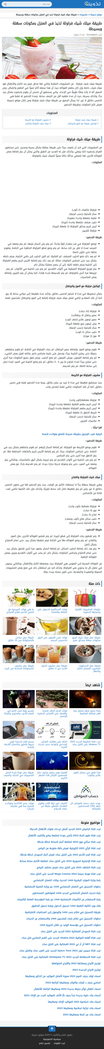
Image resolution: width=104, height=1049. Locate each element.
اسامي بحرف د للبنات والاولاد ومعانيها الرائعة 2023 (73, 982)
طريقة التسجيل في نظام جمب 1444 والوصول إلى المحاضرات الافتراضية (63, 912)
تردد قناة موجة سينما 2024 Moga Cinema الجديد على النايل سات (65, 874)
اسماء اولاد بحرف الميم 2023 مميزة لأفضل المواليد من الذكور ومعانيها (63, 976)
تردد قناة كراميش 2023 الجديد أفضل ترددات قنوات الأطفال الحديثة (65, 829)
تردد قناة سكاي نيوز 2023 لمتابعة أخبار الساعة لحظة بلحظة (69, 842)
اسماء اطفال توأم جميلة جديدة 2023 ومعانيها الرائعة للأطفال (67, 989)
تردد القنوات (59, 1043)
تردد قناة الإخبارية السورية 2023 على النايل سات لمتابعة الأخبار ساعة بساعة (60, 861)
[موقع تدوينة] (92, 4)
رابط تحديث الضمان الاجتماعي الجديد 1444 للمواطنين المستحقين (66, 893)
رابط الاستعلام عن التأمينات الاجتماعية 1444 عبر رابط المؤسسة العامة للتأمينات (59, 899)
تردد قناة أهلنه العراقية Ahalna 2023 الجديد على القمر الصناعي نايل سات (61, 938)
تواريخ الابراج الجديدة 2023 (86, 969)
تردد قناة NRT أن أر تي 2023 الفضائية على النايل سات (71, 944)
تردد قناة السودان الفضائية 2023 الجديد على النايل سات (71, 931)
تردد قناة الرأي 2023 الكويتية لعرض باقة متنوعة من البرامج (69, 848)
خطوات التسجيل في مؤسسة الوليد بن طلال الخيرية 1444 (70, 925)
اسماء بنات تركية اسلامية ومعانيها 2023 (79, 1008)
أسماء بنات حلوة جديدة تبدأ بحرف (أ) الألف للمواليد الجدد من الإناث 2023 (62, 995)
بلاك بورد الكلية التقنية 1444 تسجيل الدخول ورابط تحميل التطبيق (66, 906)
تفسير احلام (44, 1043)
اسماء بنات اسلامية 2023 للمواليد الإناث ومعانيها (74, 1001)
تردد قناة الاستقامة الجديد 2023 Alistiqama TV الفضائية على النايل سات (61, 957)
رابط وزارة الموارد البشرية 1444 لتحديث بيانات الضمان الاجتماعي (67, 880)
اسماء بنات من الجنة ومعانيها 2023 (82, 1014)
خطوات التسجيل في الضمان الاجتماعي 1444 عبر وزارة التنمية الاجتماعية (63, 886)
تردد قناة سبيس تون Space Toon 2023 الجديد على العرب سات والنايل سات (60, 950)
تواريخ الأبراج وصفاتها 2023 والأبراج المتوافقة (76, 963)
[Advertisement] (52, 186)
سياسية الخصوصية (52, 1039)
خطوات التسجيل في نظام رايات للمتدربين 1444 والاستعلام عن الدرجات (63, 918)
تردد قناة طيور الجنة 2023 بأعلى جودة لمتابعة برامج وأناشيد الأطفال (64, 835)
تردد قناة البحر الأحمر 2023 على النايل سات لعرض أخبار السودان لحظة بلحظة (60, 854)
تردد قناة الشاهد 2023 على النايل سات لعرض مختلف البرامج (69, 867)
